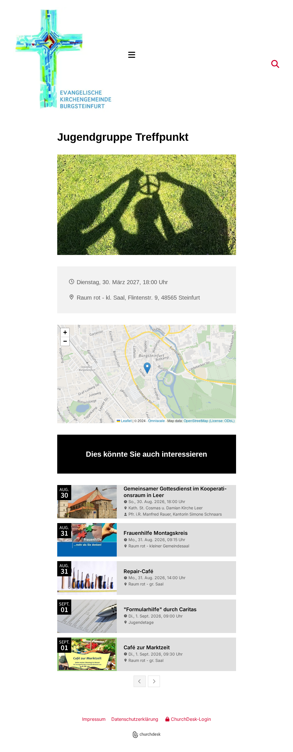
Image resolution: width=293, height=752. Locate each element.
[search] (275, 64)
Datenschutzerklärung (134, 719)
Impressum (94, 719)
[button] (204, 55)
